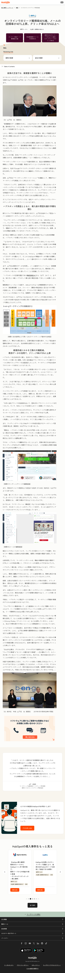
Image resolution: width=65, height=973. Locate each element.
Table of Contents (9, 66)
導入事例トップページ (7, 8)
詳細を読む (15, 890)
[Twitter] (34, 943)
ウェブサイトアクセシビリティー (52, 965)
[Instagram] (25, 943)
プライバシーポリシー (23, 965)
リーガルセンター (9, 965)
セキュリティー (36, 965)
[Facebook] (21, 943)
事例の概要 (9, 58)
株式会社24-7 (31, 275)
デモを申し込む (27, 828)
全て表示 (32, 905)
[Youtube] (29, 943)
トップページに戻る (33, 914)
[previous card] (5, 872)
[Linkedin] (38, 943)
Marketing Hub (8, 51)
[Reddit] (42, 943)
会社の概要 (39, 58)
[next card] (60, 872)
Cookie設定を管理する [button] (33, 968)
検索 (17, 8)
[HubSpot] (5, 2)
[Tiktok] (46, 943)
